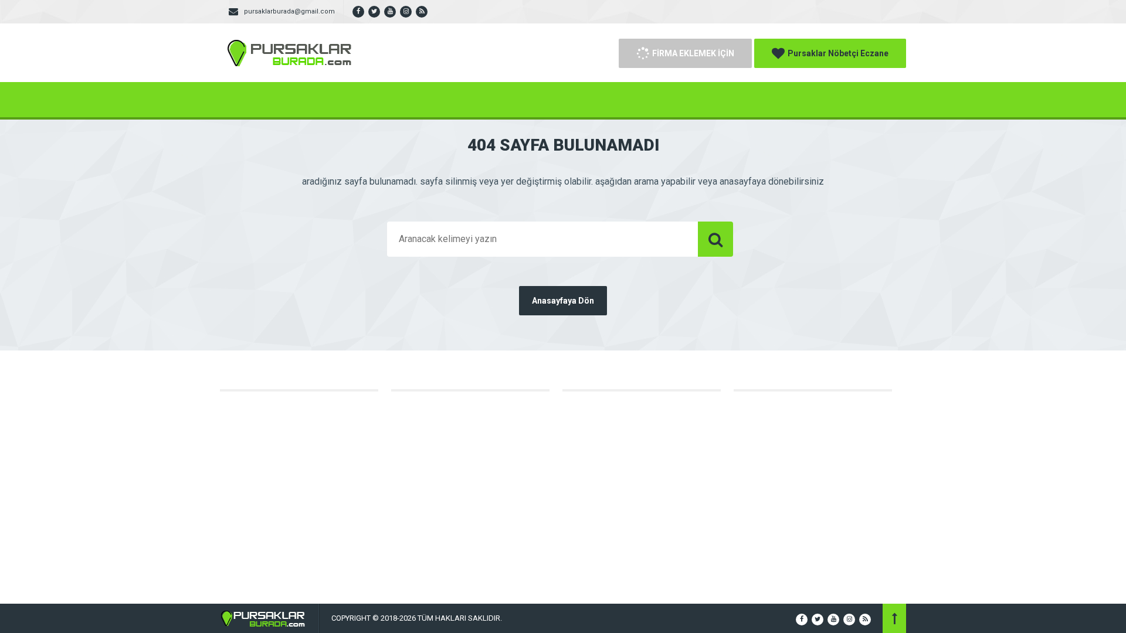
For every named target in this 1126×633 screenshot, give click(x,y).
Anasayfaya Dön (563, 300)
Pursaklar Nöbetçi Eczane (838, 53)
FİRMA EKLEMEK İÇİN (693, 53)
